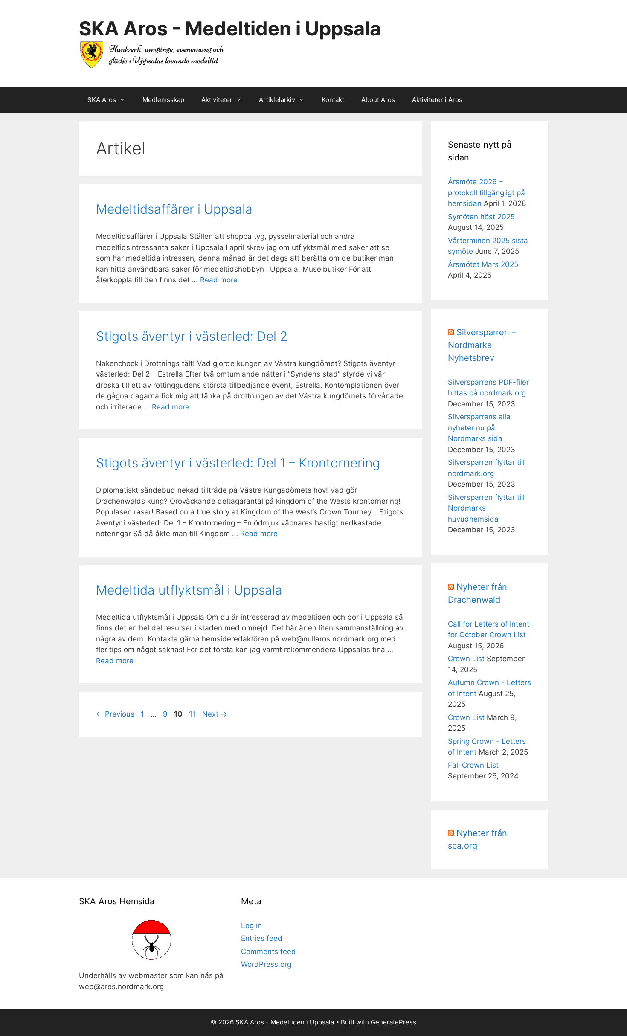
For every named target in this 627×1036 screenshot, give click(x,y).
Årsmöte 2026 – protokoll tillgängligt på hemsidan (486, 192)
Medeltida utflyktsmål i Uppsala (189, 590)
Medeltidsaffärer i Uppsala (174, 209)
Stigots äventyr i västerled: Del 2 (191, 336)
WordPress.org (266, 964)
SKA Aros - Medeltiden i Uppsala (230, 28)
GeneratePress (393, 1022)
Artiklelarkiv (277, 100)
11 (193, 714)
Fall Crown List (473, 765)
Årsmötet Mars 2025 (483, 264)
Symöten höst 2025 (481, 216)
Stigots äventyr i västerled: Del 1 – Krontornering (238, 462)
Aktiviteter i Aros (437, 100)
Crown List (466, 658)
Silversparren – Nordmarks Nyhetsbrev (482, 345)
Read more (219, 280)
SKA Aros (101, 100)
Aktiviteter (216, 100)
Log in (251, 925)
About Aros (378, 100)
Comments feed (268, 951)
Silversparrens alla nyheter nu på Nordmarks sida (479, 427)
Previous (115, 714)
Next (214, 714)
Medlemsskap (163, 100)
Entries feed (261, 938)
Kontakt (333, 100)
